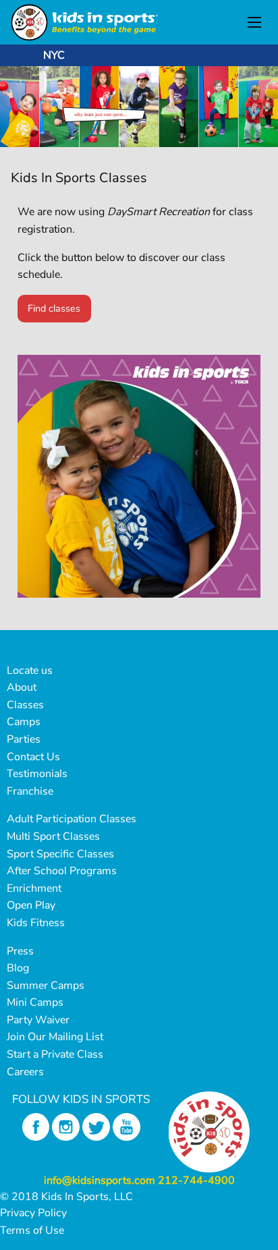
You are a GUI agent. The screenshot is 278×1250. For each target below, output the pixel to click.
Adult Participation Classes (71, 819)
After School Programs (62, 870)
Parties (23, 739)
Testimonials (37, 773)
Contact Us (33, 756)
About (21, 687)
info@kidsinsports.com (99, 1180)
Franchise (30, 791)
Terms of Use (32, 1230)
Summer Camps (45, 985)
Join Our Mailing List (55, 1036)
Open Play (31, 905)
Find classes (54, 308)
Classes (25, 705)
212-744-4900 (196, 1180)
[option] (139, 106)
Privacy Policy (33, 1212)
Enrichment (34, 888)
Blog (18, 968)
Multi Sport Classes (53, 836)
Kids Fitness (36, 922)
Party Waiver (38, 1020)
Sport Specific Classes (60, 854)
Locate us (30, 670)
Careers (25, 1071)
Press (20, 951)
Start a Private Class (55, 1054)
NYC (54, 55)
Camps (23, 721)
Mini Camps (35, 1002)
